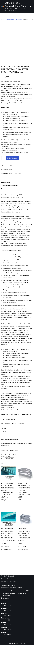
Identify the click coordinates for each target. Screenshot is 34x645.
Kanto (19, 173)
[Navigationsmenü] (31, 6)
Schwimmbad (10, 19)
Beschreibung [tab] (5, 182)
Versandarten (22, 593)
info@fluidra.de (9, 457)
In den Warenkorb (12, 158)
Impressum (5, 591)
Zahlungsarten (6, 595)
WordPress (22, 643)
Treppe (15, 173)
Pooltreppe (10, 173)
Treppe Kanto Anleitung (8, 419)
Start (2, 19)
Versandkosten (16, 81)
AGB (27, 591)
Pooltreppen (19, 19)
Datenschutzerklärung (9, 593)
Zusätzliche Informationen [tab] (9, 185)
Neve (10, 643)
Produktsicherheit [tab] (6, 189)
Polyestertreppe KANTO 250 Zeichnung (12, 424)
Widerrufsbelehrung (17, 591)
